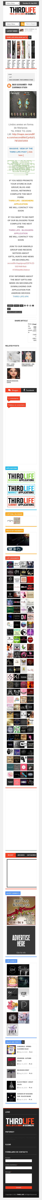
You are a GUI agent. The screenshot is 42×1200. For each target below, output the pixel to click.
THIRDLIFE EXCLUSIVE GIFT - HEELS (33, 64)
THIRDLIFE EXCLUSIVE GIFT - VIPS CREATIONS (28, 65)
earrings (10, 305)
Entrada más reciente (30, 328)
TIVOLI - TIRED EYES (31, 30)
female (16, 305)
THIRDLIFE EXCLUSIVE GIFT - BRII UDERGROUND (18, 66)
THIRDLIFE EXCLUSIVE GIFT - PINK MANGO (9, 65)
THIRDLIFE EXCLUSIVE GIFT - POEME (23, 65)
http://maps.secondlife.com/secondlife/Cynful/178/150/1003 (21, 137)
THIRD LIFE (20, 1194)
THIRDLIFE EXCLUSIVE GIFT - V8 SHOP (13, 65)
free (21, 305)
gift (10, 77)
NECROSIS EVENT (23, 1070)
